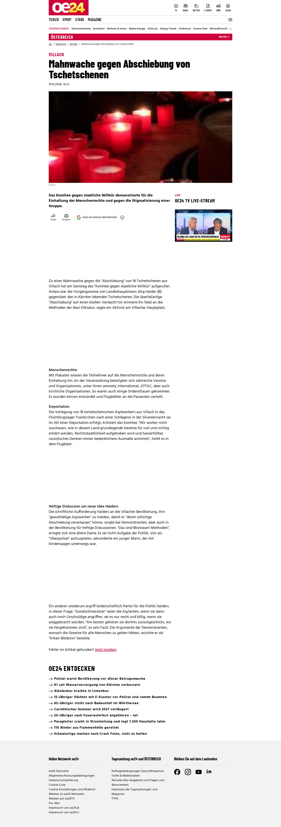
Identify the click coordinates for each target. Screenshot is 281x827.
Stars (79, 19)
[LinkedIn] (209, 772)
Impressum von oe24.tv (64, 812)
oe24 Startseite (59, 771)
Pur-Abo (54, 803)
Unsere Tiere (200, 29)
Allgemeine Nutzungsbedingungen (72, 775)
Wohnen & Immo (117, 29)
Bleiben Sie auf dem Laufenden (195, 758)
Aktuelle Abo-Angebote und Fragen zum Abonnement (138, 782)
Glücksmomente (81, 29)
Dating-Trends (168, 29)
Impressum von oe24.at (64, 807)
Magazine (95, 19)
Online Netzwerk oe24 (64, 758)
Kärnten (73, 44)
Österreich (62, 37)
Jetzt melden (105, 650)
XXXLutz (153, 29)
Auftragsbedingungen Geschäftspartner (137, 771)
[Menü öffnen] (230, 19)
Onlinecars (185, 29)
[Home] (50, 44)
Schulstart (99, 29)
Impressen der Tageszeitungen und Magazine (134, 792)
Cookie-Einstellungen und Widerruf (72, 789)
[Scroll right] (230, 29)
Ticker (54, 19)
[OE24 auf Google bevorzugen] (122, 217)
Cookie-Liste (57, 784)
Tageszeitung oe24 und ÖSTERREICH (136, 758)
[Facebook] (177, 772)
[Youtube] (199, 772)
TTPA (114, 798)
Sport (67, 19)
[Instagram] (188, 772)
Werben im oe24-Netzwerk (66, 794)
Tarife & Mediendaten (125, 775)
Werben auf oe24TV (62, 798)
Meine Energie (137, 29)
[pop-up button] (220, 236)
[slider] (194, 235)
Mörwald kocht (218, 29)
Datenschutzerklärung (63, 780)
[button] (181, 236)
